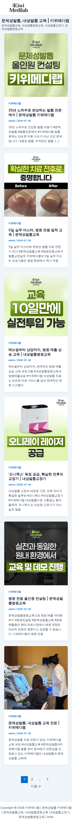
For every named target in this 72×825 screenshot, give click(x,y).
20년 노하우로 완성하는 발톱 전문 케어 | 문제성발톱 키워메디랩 (35, 112)
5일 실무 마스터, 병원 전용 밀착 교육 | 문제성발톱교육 (35, 232)
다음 (36, 786)
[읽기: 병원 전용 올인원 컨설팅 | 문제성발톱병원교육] (36, 553)
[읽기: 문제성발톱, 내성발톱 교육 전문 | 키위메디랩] (36, 678)
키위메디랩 (14, 103)
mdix (50, 817)
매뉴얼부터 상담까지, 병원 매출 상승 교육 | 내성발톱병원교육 (35, 351)
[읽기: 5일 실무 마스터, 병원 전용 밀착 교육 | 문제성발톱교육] (36, 185)
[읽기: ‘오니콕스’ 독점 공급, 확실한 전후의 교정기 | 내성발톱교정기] (36, 429)
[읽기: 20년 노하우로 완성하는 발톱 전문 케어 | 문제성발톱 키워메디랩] (36, 65)
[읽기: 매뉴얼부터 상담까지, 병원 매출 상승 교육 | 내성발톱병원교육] (36, 304)
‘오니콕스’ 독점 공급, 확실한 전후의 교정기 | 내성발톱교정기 (35, 476)
